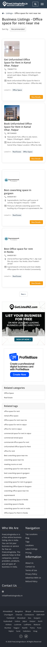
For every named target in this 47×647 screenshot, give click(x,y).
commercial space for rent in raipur (17, 433)
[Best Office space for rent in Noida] (12, 238)
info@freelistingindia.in (12, 595)
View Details (36, 97)
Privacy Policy (31, 574)
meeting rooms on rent (13, 464)
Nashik (24, 628)
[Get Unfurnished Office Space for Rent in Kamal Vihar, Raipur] (12, 49)
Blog (27, 538)
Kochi (40, 621)
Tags (27, 541)
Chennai (19, 614)
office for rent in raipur (13, 429)
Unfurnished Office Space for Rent (17, 446)
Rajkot (11, 631)
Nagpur (16, 628)
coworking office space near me (16, 491)
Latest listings (31, 549)
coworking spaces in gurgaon (15, 477)
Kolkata (8, 624)
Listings (9, 13)
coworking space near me (14, 460)
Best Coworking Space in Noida (16, 499)
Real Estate (17, 152)
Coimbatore (29, 614)
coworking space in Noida (14, 504)
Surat (18, 631)
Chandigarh (8, 614)
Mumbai (7, 628)
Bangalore (19, 611)
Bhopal (28, 611)
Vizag (35, 631)
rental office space (11, 416)
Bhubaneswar (39, 611)
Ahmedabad (7, 611)
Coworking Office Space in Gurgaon (17, 486)
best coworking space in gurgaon (17, 473)
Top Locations (31, 534)
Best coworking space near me (16, 455)
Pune (39, 628)
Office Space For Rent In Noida (16, 513)
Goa (29, 618)
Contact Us (30, 566)
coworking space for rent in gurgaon (18, 482)
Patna (32, 628)
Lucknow (17, 624)
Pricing (28, 552)
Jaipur (25, 621)
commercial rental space (13, 438)
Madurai (37, 624)
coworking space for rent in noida (17, 508)
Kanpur (32, 621)
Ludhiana (27, 624)
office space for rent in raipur (15, 424)
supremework (9, 495)
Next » (23, 294)
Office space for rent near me (15, 420)
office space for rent (12, 411)
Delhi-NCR (40, 614)
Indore (17, 621)
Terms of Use (31, 570)
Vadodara (27, 631)
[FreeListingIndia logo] (15, 4)
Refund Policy (31, 581)
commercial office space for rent (16, 442)
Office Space (17, 90)
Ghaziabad (21, 618)
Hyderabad (7, 621)
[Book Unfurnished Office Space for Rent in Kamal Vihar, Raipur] (12, 113)
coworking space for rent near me (17, 468)
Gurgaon (37, 618)
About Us (29, 563)
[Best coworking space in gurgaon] (12, 179)
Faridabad (10, 618)
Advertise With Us (33, 577)
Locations (29, 545)
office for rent (9, 451)
